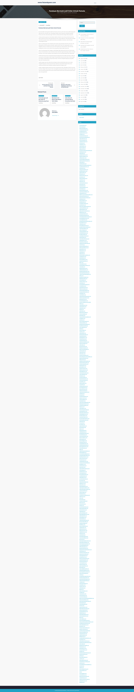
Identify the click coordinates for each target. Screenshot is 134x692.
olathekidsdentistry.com (83, 269)
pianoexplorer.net (82, 602)
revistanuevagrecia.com (83, 396)
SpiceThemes (76, 690)
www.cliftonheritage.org (83, 573)
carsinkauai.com (82, 639)
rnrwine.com (81, 658)
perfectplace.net (82, 315)
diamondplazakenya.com (83, 624)
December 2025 (83, 71)
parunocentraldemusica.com (84, 620)
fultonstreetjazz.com (83, 200)
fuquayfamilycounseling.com (84, 661)
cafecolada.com (82, 344)
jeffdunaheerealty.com (83, 546)
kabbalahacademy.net (83, 278)
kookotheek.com (82, 188)
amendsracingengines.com (84, 552)
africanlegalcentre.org (83, 387)
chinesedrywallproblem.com (84, 455)
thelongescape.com (82, 430)
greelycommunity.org (83, 390)
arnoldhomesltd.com (83, 234)
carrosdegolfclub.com (83, 219)
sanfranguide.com (82, 350)
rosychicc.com (82, 331)
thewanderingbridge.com (84, 412)
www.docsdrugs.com (83, 564)
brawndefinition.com (83, 371)
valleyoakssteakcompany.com (84, 489)
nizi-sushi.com (82, 422)
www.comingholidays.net (84, 349)
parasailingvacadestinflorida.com (85, 642)
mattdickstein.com (82, 527)
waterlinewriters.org (83, 515)
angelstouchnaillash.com (83, 277)
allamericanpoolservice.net (84, 297)
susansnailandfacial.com (83, 537)
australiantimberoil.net (83, 213)
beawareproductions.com (84, 403)
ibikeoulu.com (82, 406)
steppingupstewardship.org (84, 580)
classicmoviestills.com (83, 343)
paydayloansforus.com (83, 154)
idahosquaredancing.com (84, 247)
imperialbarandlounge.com (84, 238)
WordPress (64, 690)
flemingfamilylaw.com (83, 657)
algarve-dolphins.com (83, 437)
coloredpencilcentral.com (84, 235)
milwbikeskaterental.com (83, 445)
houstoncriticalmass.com (83, 355)
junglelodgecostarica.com (84, 433)
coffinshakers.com (82, 408)
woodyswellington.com (83, 611)
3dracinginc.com (82, 353)
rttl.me (80, 671)
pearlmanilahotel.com (83, 178)
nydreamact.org (82, 168)
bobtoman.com (82, 181)
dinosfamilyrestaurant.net (84, 215)
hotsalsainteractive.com (83, 135)
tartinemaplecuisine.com (83, 420)
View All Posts (54, 115)
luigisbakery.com (82, 584)
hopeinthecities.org (82, 336)
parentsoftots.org (82, 518)
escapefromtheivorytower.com (84, 227)
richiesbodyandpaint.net (83, 129)
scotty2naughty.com (83, 399)
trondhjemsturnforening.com (84, 623)
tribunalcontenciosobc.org (84, 362)
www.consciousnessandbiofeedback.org (86, 598)
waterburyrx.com (82, 483)
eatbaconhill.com (82, 148)
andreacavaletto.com (83, 322)
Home (95, 2)
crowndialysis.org (82, 294)
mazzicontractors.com (83, 607)
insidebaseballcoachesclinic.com (85, 638)
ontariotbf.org (81, 162)
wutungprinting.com (83, 442)
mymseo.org (81, 666)
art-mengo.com (82, 424)
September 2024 (83, 92)
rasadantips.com (82, 144)
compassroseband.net (83, 501)
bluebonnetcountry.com (83, 175)
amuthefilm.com (82, 381)
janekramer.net (82, 421)
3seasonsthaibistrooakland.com (85, 316)
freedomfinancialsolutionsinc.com (85, 549)
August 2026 (82, 58)
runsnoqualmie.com (83, 562)
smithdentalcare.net (83, 677)
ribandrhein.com (82, 308)
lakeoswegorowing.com (83, 660)
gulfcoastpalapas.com (83, 512)
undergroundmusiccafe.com (84, 679)
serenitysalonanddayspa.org (84, 137)
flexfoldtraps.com (82, 551)
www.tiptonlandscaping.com (84, 579)
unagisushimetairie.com (83, 169)
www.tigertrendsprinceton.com (85, 540)
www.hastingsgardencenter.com (85, 601)
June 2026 (82, 62)
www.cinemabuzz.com (83, 590)
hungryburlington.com (83, 417)
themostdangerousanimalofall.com (85, 356)
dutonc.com (81, 428)
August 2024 (82, 95)
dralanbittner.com (82, 257)
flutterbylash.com (82, 646)
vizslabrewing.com (82, 256)
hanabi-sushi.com (82, 586)
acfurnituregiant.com (83, 140)
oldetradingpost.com (83, 209)
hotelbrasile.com (82, 199)
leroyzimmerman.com (83, 654)
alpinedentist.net (82, 185)
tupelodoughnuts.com (83, 268)
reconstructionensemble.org (84, 462)
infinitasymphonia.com (83, 386)
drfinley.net (81, 655)
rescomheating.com (83, 673)
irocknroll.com (82, 244)
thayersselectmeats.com (83, 508)
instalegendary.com (82, 163)
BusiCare (71, 690)
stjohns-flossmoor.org (83, 458)
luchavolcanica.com (82, 465)
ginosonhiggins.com (83, 440)
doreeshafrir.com (82, 400)
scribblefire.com (82, 318)
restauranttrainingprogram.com (85, 296)
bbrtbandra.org (82, 174)
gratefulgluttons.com (83, 337)
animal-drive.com (82, 504)
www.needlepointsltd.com (84, 568)
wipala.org (81, 328)
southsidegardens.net (83, 604)
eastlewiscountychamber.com (84, 361)
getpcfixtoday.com (82, 172)
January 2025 (83, 84)
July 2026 (82, 60)
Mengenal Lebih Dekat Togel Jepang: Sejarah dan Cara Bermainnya (66, 86)
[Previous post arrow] (40, 85)
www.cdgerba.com (82, 618)
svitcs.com (81, 498)
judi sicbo (41, 77)
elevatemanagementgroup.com (85, 652)
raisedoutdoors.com (83, 240)
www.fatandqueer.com (47, 2)
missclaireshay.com (82, 125)
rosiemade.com (82, 266)
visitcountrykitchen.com (83, 436)
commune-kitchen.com (83, 380)
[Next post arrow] (74, 85)
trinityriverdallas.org (83, 313)
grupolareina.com (82, 204)
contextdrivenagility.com (83, 405)
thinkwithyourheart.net (83, 241)
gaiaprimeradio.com (83, 425)
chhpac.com (81, 667)
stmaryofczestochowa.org (84, 409)
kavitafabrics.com (82, 464)
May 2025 (82, 75)
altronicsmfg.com (82, 147)
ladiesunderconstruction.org (84, 210)
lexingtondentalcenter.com (84, 291)
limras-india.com (82, 126)
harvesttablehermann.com (84, 218)
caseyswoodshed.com (83, 490)
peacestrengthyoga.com (83, 548)
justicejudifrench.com (83, 411)
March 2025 (82, 80)
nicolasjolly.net (82, 384)
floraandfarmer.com (83, 222)
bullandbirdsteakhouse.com (84, 570)
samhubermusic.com (83, 680)
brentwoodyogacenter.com (84, 577)
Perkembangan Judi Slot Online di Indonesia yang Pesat (44, 99)
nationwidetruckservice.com (84, 468)
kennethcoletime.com (83, 415)
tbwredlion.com (82, 626)
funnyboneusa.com (82, 459)
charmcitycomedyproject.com (84, 402)
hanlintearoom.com (83, 648)
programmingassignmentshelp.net (85, 150)
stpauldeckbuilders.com (83, 559)
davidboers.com (82, 524)
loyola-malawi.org (82, 330)
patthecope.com (82, 496)
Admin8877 (42, 25)
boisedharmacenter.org (83, 325)
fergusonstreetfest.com (83, 632)
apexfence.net (81, 682)
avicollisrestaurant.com (83, 478)
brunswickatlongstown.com (84, 418)
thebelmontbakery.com (83, 156)
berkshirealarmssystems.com (84, 255)
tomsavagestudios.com (83, 300)
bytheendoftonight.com (83, 334)
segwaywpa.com (82, 511)
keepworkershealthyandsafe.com (85, 165)
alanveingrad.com (82, 439)
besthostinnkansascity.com (84, 676)
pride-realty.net (82, 643)
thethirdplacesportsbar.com (84, 608)
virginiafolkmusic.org (83, 305)
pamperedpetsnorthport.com (84, 265)
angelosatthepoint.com (83, 486)
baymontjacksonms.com (83, 446)
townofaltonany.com (83, 447)
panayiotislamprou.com (83, 190)
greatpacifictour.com (83, 471)
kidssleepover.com (82, 151)
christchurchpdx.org (83, 377)
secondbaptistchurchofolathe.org (85, 664)
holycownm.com (82, 467)
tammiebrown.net (82, 427)
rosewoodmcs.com (82, 593)
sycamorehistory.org (83, 595)
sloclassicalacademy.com (83, 364)
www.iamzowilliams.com (83, 599)
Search (82, 25)
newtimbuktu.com (82, 146)
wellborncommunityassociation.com (86, 194)
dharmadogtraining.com (83, 668)
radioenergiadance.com (83, 187)
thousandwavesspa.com (83, 474)
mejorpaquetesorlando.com (84, 272)
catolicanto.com (82, 311)
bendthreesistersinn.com (83, 456)
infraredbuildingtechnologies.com (85, 216)
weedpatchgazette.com (83, 260)
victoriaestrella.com (82, 473)
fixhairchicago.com (82, 492)
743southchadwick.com (83, 228)
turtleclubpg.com (82, 470)
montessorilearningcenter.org (84, 630)
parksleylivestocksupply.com (84, 324)
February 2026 (83, 67)
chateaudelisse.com (82, 193)
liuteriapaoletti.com (82, 452)
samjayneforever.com (83, 633)
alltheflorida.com (82, 636)
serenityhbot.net (82, 534)
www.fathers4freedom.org (84, 542)
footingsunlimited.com (83, 561)
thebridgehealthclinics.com (84, 514)
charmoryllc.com (82, 352)
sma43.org (81, 574)
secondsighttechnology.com (84, 284)
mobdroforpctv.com (83, 339)
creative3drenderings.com (84, 520)
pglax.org (81, 449)
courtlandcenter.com (83, 475)
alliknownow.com (82, 359)
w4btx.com (81, 275)
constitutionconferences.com (84, 495)
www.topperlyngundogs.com (84, 543)
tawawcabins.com (82, 249)
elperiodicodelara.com (83, 128)
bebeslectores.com (82, 212)
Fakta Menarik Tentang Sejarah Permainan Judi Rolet (70, 99)
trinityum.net (81, 605)
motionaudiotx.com (83, 670)
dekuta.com (81, 589)
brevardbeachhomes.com (84, 225)
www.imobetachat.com (83, 526)
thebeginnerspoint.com (83, 347)
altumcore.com (82, 502)
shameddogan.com (82, 517)
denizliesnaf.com (82, 493)
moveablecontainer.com (83, 203)
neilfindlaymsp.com (83, 477)
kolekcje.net (81, 309)
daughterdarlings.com (83, 132)
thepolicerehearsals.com (83, 358)
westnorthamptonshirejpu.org (84, 197)
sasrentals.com (82, 283)
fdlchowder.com (82, 567)
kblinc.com (81, 262)
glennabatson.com (82, 367)
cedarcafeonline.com (83, 138)
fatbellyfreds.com (82, 612)
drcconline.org (82, 480)
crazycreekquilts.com (83, 374)
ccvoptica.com (82, 582)
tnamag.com (81, 505)
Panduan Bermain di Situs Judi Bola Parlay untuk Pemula (47, 86)
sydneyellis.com (82, 293)
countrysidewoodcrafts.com (84, 159)
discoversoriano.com (83, 346)
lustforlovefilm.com (82, 383)
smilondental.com (82, 280)
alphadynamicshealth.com (84, 645)
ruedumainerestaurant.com (84, 392)
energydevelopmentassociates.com (85, 221)
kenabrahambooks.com (83, 378)
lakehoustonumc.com (83, 530)
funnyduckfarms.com (83, 649)
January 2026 (83, 69)
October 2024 (83, 90)
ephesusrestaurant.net (83, 610)
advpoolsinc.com (82, 484)
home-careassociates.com (84, 321)
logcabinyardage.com (83, 523)
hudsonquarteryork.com (83, 615)
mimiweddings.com (83, 674)
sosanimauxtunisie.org (83, 182)
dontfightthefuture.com (83, 232)
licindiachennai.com (83, 131)
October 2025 (83, 73)
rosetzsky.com (82, 393)
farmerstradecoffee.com (83, 521)
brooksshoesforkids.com (83, 506)
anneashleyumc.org (83, 557)
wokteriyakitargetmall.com (84, 290)
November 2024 (83, 88)
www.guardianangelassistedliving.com (86, 621)
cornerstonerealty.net (83, 596)
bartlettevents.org (82, 202)
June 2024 (82, 99)
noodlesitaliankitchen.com (84, 166)
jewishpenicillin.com (83, 299)
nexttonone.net (82, 533)
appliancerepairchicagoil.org (84, 160)
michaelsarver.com (82, 285)
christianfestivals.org (83, 434)
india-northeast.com (83, 230)
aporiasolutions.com (83, 509)
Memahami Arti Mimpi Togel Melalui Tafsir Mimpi (56, 99)
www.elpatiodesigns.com (83, 614)
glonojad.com (81, 394)
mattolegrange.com (83, 431)
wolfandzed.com (82, 587)
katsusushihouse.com (83, 389)
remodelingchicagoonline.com (84, 576)
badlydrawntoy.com (83, 529)
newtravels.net (82, 153)
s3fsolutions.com (82, 224)
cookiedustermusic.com (83, 461)
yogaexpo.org (81, 319)
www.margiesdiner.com (83, 565)
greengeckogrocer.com (83, 287)
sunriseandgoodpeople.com (84, 453)
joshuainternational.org (83, 536)
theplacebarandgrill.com (83, 481)
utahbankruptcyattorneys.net (84, 243)
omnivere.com (82, 143)
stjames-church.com (83, 397)
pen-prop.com (82, 539)
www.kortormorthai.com (83, 554)
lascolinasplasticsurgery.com (84, 571)
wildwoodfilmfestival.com (84, 196)
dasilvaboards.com (82, 365)
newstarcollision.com (83, 281)
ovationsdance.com (82, 306)
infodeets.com (82, 134)
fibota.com (81, 617)
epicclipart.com (82, 177)
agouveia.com (81, 663)
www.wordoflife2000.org (84, 246)
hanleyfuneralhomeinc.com (84, 271)
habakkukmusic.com (83, 531)
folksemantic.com (82, 250)
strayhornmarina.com (83, 368)
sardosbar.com (82, 252)
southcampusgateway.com (84, 191)
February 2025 (83, 82)
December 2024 (83, 86)
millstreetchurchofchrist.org (84, 640)
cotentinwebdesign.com (83, 207)
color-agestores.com (83, 327)
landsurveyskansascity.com (84, 558)
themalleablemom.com (83, 414)
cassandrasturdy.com (83, 340)
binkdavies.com (82, 375)
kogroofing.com (82, 184)
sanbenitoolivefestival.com (84, 341)
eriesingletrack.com (82, 263)
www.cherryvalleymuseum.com (85, 206)
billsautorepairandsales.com (84, 627)
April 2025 (82, 77)
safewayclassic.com (82, 157)
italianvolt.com (82, 253)
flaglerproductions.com (83, 369)
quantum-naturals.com (83, 629)
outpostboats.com (82, 333)
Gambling (48, 25)
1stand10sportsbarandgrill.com (85, 274)
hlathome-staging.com (83, 288)
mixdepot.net (81, 592)
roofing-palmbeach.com (83, 231)
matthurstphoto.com (83, 635)
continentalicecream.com (83, 372)
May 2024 (82, 101)
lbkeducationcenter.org (83, 312)
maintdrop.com (82, 179)
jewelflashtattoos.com (83, 171)
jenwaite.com (81, 651)
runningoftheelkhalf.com (83, 545)
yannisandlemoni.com (83, 259)
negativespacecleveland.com (84, 450)
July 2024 (82, 97)
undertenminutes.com (83, 141)
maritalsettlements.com (83, 443)
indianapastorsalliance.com (84, 487)
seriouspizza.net (82, 499)
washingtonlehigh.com (83, 583)
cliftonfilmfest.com (82, 237)
